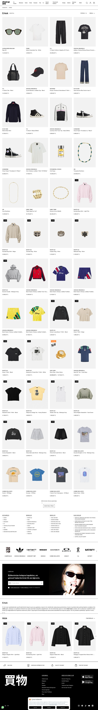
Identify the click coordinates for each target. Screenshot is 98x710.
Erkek (30, 2)
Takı (40, 2)
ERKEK (5, 519)
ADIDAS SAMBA (54, 519)
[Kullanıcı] (90, 3)
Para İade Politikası (47, 692)
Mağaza (44, 681)
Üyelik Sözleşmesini (14, 587)
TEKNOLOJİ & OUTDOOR (9, 525)
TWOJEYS (29, 533)
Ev (43, 2)
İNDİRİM (5, 529)
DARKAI (29, 531)
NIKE (28, 519)
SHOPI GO (29, 517)
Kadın (26, 2)
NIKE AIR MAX (54, 517)
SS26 (80, 2)
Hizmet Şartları (46, 689)
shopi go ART (74, 3)
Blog (43, 694)
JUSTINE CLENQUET (32, 529)
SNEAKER (5, 521)
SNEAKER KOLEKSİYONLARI (10, 531)
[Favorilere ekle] (22, 18)
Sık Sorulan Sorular (67, 687)
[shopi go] (6, 3)
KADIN (5, 517)
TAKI (4, 527)
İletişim (44, 685)
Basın (43, 683)
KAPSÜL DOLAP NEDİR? (80, 536)
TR (5, 705)
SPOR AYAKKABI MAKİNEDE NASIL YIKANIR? (85, 528)
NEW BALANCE (31, 523)
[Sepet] (94, 3)
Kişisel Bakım (47, 3)
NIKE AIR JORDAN (55, 531)
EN (8, 705)
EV (4, 523)
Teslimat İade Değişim (67, 685)
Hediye (64, 2)
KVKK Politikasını (25, 587)
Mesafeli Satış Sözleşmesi (48, 687)
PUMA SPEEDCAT (55, 527)
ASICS (28, 525)
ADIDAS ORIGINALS (31, 521)
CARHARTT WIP (31, 527)
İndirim (68, 2)
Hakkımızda (45, 679)
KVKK (63, 683)
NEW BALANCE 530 (55, 521)
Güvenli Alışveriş (66, 679)
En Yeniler (14, 3)
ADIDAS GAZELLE (55, 525)
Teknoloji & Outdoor (55, 3)
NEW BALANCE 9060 (56, 523)
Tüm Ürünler (89, 618)
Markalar (21, 2)
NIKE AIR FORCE (55, 529)
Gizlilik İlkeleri (65, 681)
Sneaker (35, 2)
